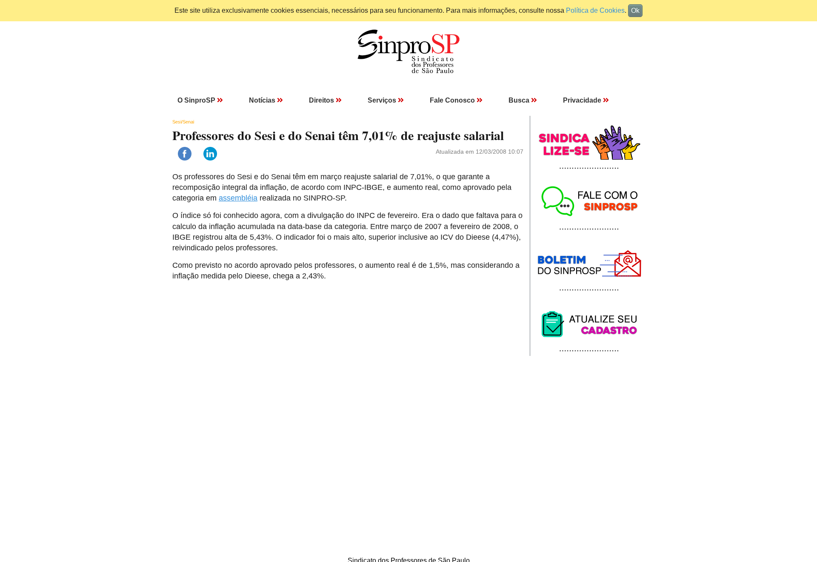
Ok (635, 10)
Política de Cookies (595, 10)
